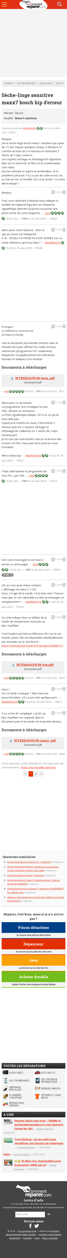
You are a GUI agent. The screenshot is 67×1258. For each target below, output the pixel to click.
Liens (6, 1154)
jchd (48, 213)
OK (48, 1214)
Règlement (14, 1238)
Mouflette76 (30, 128)
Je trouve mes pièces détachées (33, 935)
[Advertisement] (33, 43)
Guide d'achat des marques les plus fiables (34, 984)
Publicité (27, 1238)
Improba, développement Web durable (33, 1233)
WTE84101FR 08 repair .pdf (35, 740)
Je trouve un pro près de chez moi (33, 952)
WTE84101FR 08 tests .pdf (35, 378)
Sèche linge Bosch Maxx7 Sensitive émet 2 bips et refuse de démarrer (33, 882)
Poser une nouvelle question (38, 767)
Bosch (19, 113)
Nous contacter (50, 1238)
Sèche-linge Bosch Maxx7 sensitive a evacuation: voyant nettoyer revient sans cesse (33, 868)
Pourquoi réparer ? (26, 1147)
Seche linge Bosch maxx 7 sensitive (25, 875)
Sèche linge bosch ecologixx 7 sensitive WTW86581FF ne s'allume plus (35, 890)
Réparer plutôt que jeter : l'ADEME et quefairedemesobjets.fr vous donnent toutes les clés (38, 1124)
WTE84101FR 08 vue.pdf (35, 665)
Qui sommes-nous (27, 1231)
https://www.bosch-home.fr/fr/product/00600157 (32, 645)
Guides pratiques (44, 1128)
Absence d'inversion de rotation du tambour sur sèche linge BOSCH (35, 899)
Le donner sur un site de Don (33, 968)
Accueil (33, 4)
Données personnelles (50, 1234)
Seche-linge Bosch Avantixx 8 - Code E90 (29, 862)
